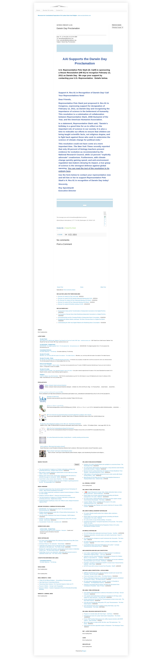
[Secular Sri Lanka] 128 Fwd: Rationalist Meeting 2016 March (73, 302)
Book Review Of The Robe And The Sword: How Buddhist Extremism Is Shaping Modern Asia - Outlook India (102, 478)
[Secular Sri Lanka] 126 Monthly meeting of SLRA (70, 304)
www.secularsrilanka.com (84, 15)
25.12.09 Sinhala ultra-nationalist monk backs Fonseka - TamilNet (100, 533)
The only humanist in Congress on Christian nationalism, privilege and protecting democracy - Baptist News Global (57, 498)
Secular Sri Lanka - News (46, 358)
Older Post (103, 287)
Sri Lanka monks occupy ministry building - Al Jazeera (97, 520)
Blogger (84, 651)
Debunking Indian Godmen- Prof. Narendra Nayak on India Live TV (56, 584)
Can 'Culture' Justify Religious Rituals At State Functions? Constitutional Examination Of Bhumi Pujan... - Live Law (102, 553)
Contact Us (59, 10)
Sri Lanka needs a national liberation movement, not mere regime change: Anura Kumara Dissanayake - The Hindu (103, 499)
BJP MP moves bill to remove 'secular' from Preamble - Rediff (99, 566)
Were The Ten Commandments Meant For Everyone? (60, 428)
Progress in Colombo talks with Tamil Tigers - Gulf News (98, 614)
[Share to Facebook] (74, 235)
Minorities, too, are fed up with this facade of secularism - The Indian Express (57, 355)
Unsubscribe (60, 228)
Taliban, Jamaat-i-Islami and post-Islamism (55, 385)
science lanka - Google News (47, 529)
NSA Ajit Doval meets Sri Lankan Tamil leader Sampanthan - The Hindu (102, 615)
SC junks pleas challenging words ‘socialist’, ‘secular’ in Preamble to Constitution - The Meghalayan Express (101, 582)
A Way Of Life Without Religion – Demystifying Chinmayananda (55, 580)
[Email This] (69, 235)
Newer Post (60, 287)
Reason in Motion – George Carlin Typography (51, 586)
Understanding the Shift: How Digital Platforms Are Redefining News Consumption (79, 322)
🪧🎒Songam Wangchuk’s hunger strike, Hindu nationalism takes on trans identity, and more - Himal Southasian (103, 492)
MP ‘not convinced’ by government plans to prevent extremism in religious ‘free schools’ (69, 414)
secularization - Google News (47, 344)
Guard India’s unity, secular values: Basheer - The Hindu (53, 479)
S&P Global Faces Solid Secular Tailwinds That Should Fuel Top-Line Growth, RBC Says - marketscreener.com (65, 340)
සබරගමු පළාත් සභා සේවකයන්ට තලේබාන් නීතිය (51, 392)
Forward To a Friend (70, 228)
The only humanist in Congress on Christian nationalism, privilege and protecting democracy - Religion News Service (57, 470)
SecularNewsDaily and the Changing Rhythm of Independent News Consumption (78, 317)
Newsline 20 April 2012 (53, 396)
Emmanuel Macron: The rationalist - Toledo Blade (51, 544)
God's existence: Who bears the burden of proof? (52, 446)
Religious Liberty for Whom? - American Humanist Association (55, 495)
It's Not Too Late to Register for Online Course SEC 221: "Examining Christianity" (60, 424)
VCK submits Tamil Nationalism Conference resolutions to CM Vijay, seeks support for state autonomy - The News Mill (103, 596)
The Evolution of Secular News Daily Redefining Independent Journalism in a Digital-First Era (81, 314)
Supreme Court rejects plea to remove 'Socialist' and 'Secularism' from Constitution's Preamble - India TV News (101, 585)
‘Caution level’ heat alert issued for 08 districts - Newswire (53, 530)
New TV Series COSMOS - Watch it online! (50, 365)
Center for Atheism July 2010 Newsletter (49, 376)
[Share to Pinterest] (76, 235)
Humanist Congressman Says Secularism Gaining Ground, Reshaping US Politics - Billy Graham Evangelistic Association (58, 489)
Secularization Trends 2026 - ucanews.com (50, 522)
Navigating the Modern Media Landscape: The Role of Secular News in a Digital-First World (81, 319)
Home (38, 10)
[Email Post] (65, 234)
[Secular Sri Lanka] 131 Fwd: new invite (68, 296)
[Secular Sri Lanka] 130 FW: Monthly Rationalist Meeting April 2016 (75, 298)
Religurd (42, 374)
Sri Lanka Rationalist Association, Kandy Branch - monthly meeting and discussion (68, 437)
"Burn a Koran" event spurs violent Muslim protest (59, 451)
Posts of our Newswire (46, 363)
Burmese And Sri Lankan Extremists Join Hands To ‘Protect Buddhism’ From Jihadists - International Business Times (103, 471)
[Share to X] (72, 235)
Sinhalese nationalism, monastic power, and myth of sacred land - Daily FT (103, 535)
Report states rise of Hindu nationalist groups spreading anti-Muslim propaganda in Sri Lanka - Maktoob (101, 496)
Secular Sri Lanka (48, 10)
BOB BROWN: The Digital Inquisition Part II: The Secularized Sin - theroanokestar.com (59, 346)
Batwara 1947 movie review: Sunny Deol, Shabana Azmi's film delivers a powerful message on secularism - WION (57, 476)
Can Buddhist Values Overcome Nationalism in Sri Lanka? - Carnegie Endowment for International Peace (101, 545)
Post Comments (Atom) (69, 290)
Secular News (43, 339)
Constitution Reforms (45, 350)
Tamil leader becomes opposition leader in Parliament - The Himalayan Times (103, 625)
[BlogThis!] (71, 235)
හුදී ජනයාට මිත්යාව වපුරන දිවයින (55, 405)
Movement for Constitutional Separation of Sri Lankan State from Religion (57, 15)
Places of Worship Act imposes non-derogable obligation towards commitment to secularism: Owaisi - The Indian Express (103, 578)
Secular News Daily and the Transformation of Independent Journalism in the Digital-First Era (81, 311)
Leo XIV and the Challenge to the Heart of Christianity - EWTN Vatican (57, 515)
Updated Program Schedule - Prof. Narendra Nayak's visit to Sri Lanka (56, 370)
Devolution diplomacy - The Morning (48, 351)
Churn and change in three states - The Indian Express (98, 576)
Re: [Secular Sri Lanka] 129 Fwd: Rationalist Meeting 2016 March (74, 300)
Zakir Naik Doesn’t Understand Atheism (49, 582)
